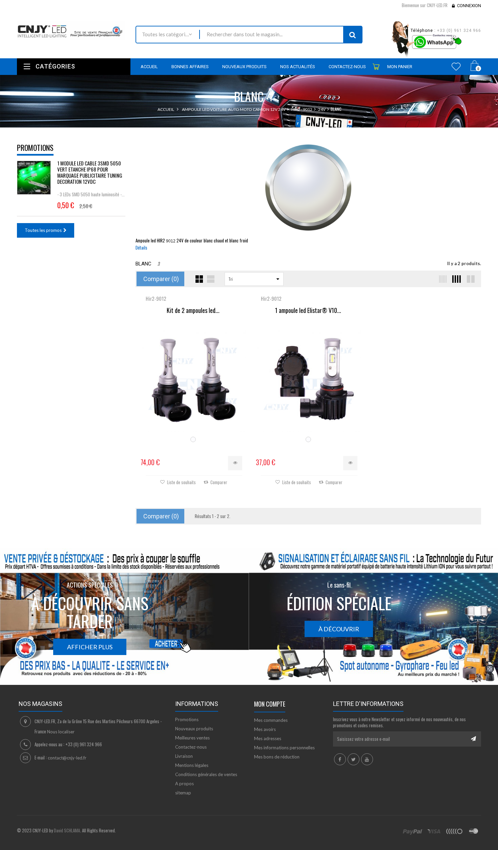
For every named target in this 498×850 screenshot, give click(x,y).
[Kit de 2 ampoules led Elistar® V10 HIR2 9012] (193, 379)
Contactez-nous (191, 747)
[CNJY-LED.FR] (71, 30)
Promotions (35, 147)
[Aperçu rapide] (235, 463)
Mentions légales (191, 765)
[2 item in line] (470, 279)
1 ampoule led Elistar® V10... (308, 311)
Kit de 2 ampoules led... (193, 311)
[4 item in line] (456, 279)
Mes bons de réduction (276, 756)
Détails (141, 247)
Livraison (184, 756)
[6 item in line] (441, 279)
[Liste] (210, 279)
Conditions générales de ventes (206, 774)
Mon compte (269, 703)
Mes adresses (267, 738)
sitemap (183, 792)
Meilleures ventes (192, 737)
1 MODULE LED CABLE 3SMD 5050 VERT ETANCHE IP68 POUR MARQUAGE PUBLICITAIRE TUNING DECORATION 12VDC (89, 172)
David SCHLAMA (67, 830)
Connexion (469, 5)
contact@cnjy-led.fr (67, 757)
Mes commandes (271, 720)
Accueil (166, 109)
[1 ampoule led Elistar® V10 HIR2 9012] (308, 379)
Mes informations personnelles (284, 747)
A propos (184, 783)
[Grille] (199, 279)
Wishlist (456, 66)
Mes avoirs (265, 729)
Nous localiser (61, 731)
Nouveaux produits (194, 728)
